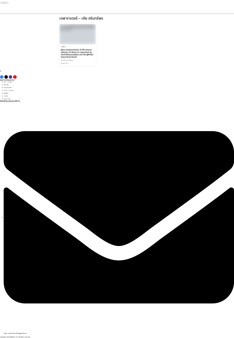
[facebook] (1, 77)
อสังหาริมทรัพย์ (7, 87)
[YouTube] (15, 77)
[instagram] (10, 77)
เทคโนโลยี (6, 85)
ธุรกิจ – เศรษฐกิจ (8, 82)
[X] (6, 77)
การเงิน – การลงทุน (9, 90)
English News (7, 99)
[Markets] (5, 72)
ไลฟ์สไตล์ (6, 93)
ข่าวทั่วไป (6, 96)
